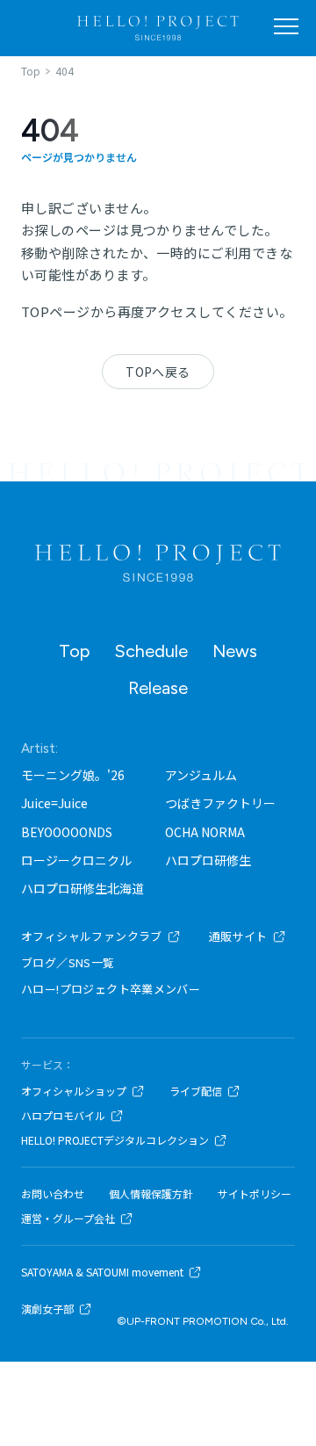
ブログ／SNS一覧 (68, 962)
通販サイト (238, 936)
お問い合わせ (52, 1194)
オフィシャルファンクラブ (91, 936)
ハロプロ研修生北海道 (82, 888)
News (234, 651)
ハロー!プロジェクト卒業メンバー (110, 988)
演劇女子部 (47, 1309)
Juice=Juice (54, 803)
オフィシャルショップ (73, 1091)
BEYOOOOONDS (66, 832)
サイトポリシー (254, 1194)
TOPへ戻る (158, 371)
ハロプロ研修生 (208, 860)
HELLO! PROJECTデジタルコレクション (115, 1140)
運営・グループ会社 (68, 1218)
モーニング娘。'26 (73, 775)
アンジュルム (201, 775)
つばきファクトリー (220, 803)
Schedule (151, 651)
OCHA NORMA (205, 832)
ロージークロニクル (76, 860)
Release (158, 687)
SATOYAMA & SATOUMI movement (102, 1272)
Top (74, 651)
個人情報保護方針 (151, 1194)
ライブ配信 (195, 1091)
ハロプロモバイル (63, 1116)
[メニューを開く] (286, 26)
